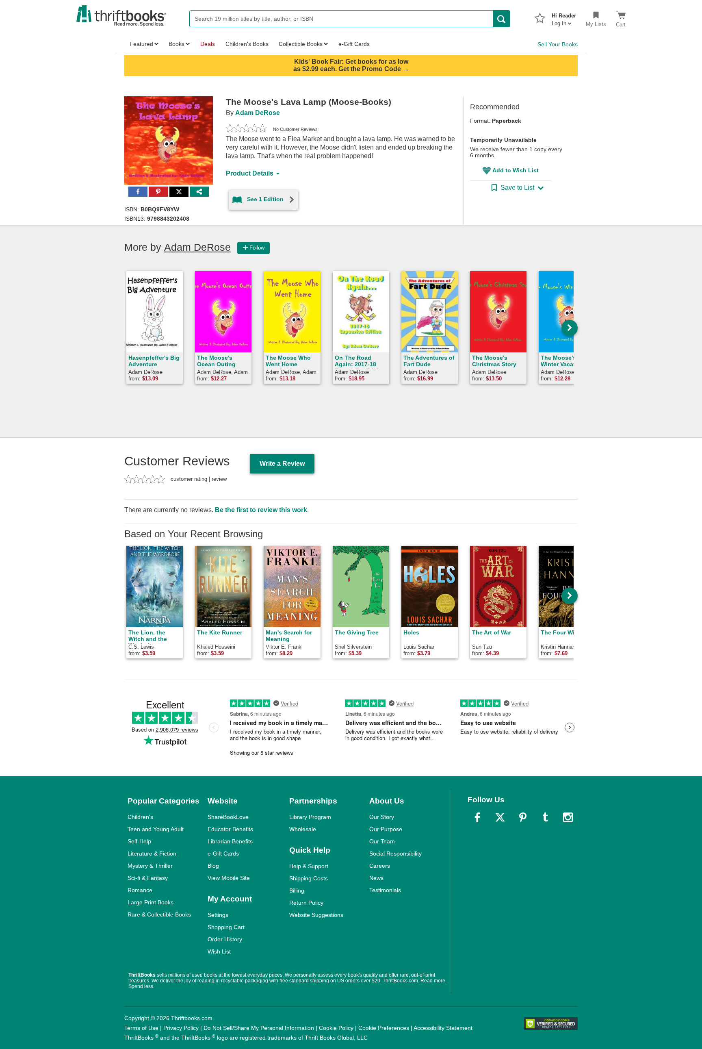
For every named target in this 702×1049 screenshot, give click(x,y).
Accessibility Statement (443, 1028)
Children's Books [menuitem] (247, 44)
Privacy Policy (181, 1028)
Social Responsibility (395, 853)
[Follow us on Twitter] (500, 817)
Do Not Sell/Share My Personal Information (259, 1028)
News (376, 878)
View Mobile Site (229, 878)
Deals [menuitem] (207, 44)
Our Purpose (385, 829)
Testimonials (385, 890)
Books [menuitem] (176, 44)
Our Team (382, 841)
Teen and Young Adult (156, 829)
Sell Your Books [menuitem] (557, 44)
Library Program (310, 817)
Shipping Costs (308, 878)
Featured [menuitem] (141, 44)
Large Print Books (150, 902)
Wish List (219, 951)
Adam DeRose (257, 112)
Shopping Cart (226, 927)
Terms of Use (141, 1028)
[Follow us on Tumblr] (545, 817)
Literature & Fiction (152, 853)
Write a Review (282, 463)
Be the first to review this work (261, 509)
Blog (213, 865)
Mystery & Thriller (150, 865)
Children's (140, 817)
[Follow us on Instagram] (568, 817)
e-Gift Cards (223, 853)
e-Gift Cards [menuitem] (354, 44)
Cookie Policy (336, 1028)
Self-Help (139, 841)
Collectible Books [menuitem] (301, 44)
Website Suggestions (316, 915)
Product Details (249, 173)
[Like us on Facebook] (477, 817)
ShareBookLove (228, 817)
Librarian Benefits (230, 841)
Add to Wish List (515, 170)
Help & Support (308, 866)
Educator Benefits (230, 829)
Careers (379, 865)
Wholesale (302, 829)
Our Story (381, 817)
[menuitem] (564, 17)
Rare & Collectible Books (159, 914)
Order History (225, 939)
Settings (218, 915)
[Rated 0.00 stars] (246, 129)
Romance (140, 890)
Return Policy (306, 902)
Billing (296, 890)
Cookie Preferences (383, 1028)
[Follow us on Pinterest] (523, 817)
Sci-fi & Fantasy (148, 878)
